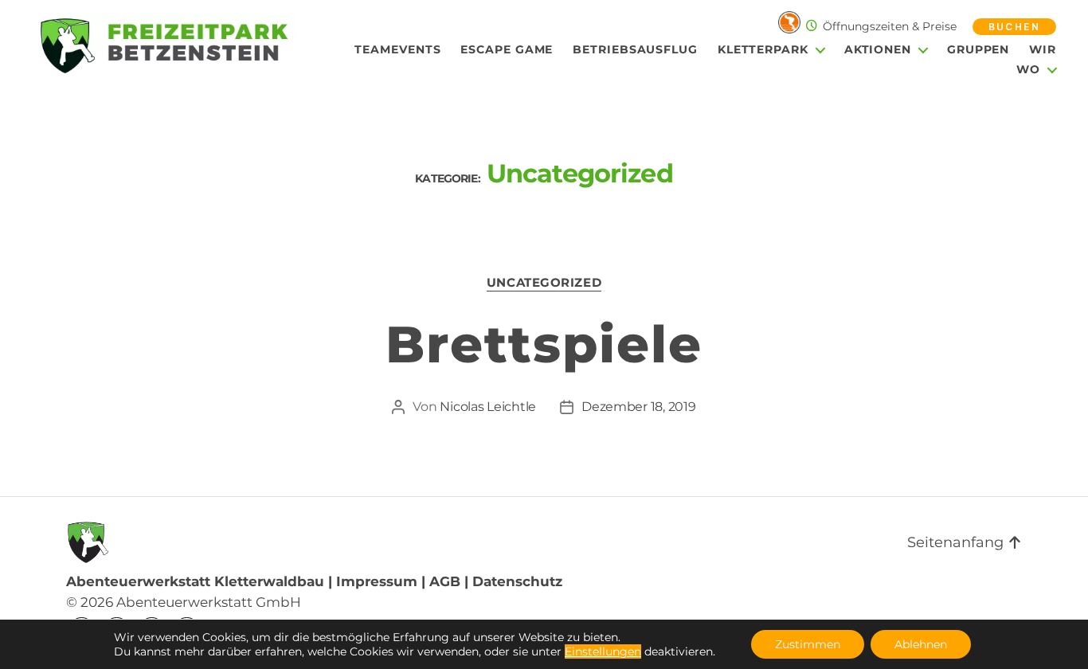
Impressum (376, 581)
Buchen (1014, 27)
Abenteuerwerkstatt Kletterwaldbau (195, 581)
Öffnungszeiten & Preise (890, 26)
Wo (1028, 69)
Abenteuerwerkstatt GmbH (208, 602)
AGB (444, 581)
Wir (1042, 50)
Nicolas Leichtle (488, 406)
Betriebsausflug (635, 50)
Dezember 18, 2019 (638, 406)
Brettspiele (543, 344)
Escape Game (506, 50)
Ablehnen (920, 644)
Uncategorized (544, 283)
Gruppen (978, 50)
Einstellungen (603, 651)
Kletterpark (763, 50)
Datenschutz (517, 581)
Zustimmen (807, 644)
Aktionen (877, 50)
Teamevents (397, 50)
